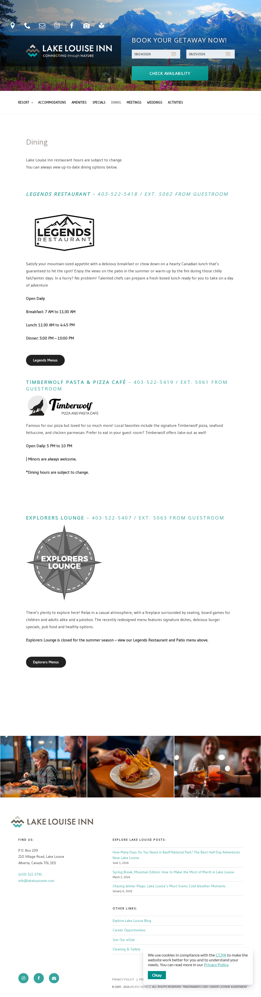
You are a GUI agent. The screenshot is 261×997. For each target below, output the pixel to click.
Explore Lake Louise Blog (132, 920)
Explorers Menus (46, 662)
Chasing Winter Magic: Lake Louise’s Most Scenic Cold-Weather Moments (169, 886)
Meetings (134, 102)
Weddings (154, 102)
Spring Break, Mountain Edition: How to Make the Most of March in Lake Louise (173, 872)
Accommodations (52, 102)
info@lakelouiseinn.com (36, 880)
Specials (99, 102)
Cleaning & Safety (126, 949)
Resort (23, 102)
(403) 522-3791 (30, 874)
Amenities (79, 102)
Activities (175, 102)
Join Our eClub (124, 939)
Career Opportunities (129, 930)
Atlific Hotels (140, 987)
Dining (116, 102)
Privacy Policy (123, 979)
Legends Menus (45, 360)
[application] (198, 966)
